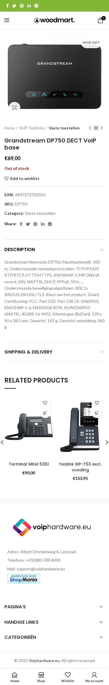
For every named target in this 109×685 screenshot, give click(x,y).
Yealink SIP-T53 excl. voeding (80, 467)
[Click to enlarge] (14, 107)
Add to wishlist (25, 178)
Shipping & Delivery (28, 352)
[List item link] (54, 560)
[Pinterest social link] (22, 6)
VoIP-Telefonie (31, 128)
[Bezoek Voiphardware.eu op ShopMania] (23, 578)
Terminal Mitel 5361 (29, 464)
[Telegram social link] (36, 6)
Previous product (90, 128)
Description (19, 249)
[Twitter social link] (14, 6)
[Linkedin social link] (29, 6)
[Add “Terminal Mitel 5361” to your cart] (45, 413)
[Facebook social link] (7, 6)
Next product (102, 128)
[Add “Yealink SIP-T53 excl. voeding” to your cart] (97, 413)
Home (9, 128)
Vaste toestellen (64, 128)
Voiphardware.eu (44, 660)
